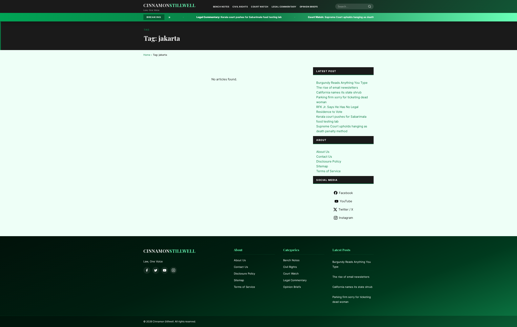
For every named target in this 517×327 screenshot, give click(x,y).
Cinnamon (169, 5)
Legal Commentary (284, 6)
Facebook (346, 193)
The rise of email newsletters (337, 87)
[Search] (370, 6)
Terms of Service (328, 171)
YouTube (346, 201)
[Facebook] (146, 270)
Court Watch (259, 6)
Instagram (346, 218)
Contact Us (324, 156)
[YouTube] (164, 270)
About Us (322, 152)
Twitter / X (345, 209)
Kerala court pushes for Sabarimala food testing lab (217, 17)
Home (146, 54)
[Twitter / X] (155, 270)
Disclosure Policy (328, 161)
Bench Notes (221, 6)
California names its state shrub (338, 92)
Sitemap (322, 166)
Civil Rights (240, 6)
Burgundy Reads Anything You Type (342, 83)
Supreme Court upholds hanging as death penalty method (328, 17)
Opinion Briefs (309, 6)
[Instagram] (173, 270)
